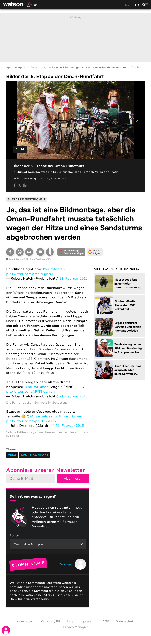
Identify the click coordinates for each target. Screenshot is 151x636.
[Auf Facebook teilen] (15, 185)
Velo (34, 67)
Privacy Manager (75, 627)
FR (137, 5)
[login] (6, 630)
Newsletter (24, 621)
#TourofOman (37, 387)
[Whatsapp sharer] (25, 185)
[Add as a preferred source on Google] (71, 252)
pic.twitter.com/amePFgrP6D (30, 274)
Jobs (70, 621)
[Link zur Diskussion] (40, 252)
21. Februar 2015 (73, 278)
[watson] (13, 4)
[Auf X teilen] (19, 185)
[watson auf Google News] (95, 252)
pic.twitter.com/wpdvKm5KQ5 (31, 421)
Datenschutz (125, 621)
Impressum (87, 621)
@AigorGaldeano (42, 416)
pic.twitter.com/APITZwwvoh (30, 391)
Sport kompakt (16, 67)
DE (127, 5)
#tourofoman (54, 269)
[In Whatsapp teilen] (20, 252)
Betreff (14, 535)
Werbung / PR (50, 621)
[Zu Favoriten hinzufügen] (50, 252)
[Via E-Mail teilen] (29, 252)
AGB (105, 621)
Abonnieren (73, 478)
